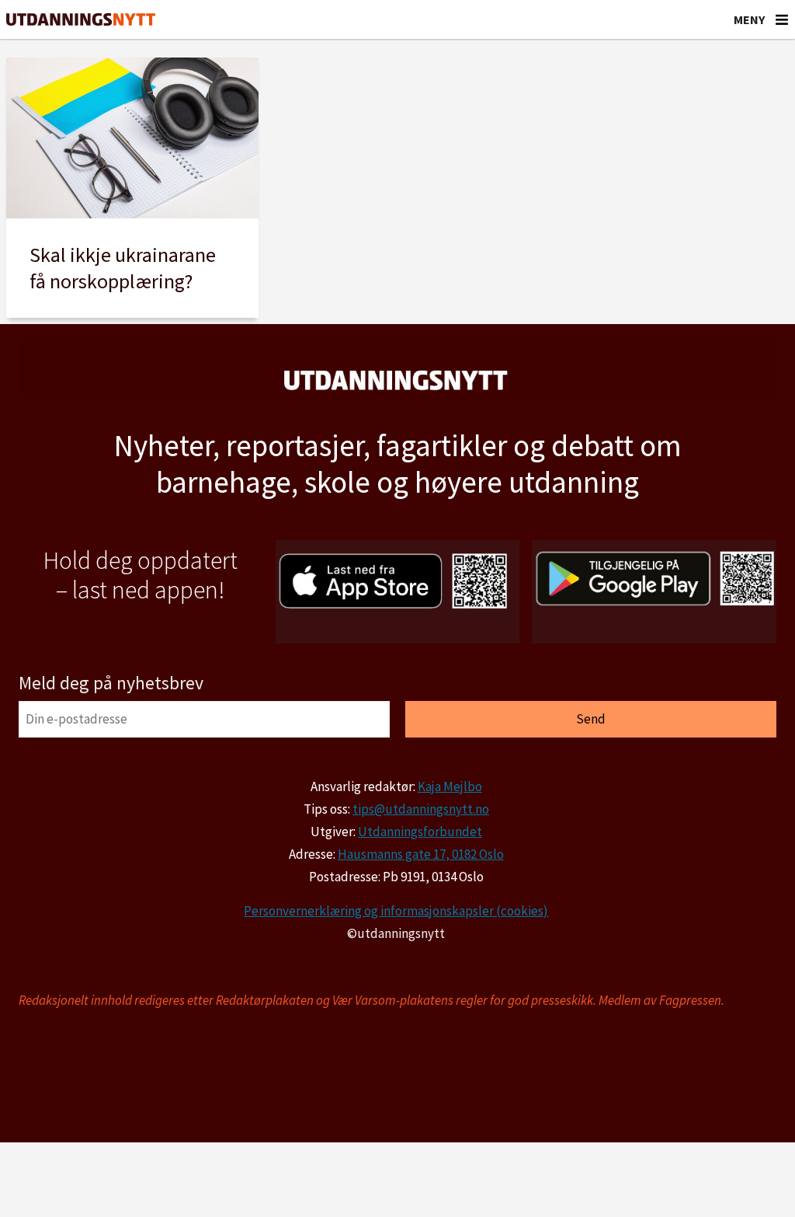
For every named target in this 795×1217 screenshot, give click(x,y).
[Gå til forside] (80, 19)
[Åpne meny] (781, 19)
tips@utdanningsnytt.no (420, 809)
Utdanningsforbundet (420, 831)
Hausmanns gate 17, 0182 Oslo (421, 854)
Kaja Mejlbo (450, 786)
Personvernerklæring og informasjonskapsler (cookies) (396, 910)
